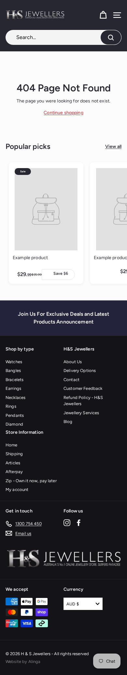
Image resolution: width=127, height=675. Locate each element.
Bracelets (14, 379)
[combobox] (63, 37)
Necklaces (15, 397)
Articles (13, 462)
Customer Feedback (83, 388)
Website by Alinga (23, 661)
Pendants (15, 415)
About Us (73, 361)
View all (113, 146)
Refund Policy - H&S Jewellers (83, 400)
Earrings (13, 388)
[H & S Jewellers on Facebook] (78, 522)
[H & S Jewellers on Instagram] (67, 522)
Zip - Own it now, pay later (31, 480)
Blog (68, 421)
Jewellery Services (81, 412)
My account (17, 489)
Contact (71, 379)
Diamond (14, 424)
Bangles (13, 370)
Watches (14, 361)
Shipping (14, 453)
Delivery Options (80, 370)
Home (12, 445)
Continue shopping (63, 112)
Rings (11, 406)
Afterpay (14, 471)
